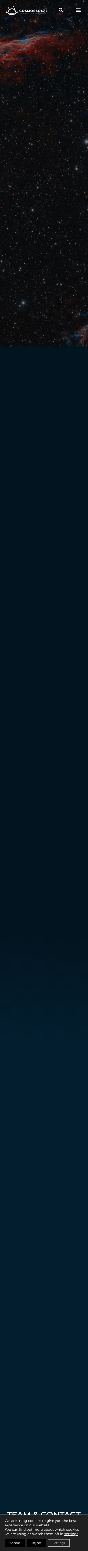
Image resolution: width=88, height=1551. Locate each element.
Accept (15, 1543)
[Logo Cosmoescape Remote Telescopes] (26, 10)
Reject (36, 1543)
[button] (78, 10)
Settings (59, 1543)
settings (71, 1534)
